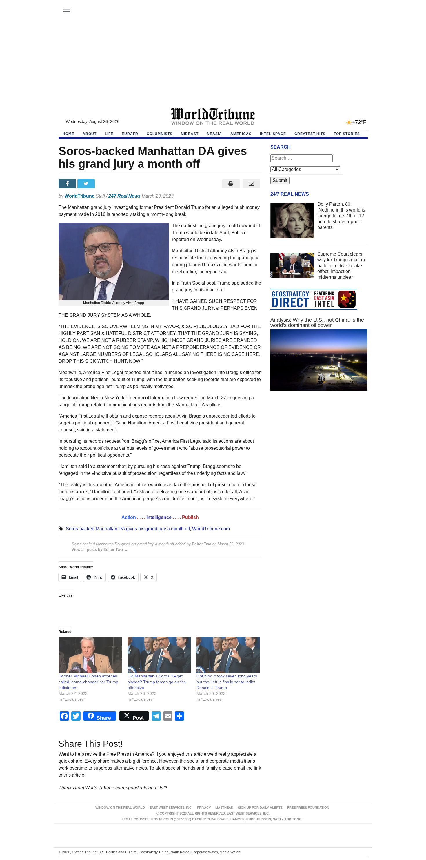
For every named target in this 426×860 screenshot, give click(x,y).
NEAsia (214, 134)
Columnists (159, 134)
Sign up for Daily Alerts (260, 807)
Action (128, 517)
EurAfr (130, 134)
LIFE (109, 134)
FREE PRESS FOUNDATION (308, 807)
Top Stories (347, 134)
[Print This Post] (231, 183)
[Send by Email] (251, 183)
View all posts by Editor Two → (100, 549)
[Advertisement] (213, 64)
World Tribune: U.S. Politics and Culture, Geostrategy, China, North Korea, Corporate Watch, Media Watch (156, 852)
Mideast (190, 134)
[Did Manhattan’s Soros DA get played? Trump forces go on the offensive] (159, 655)
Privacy (204, 807)
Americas (241, 134)
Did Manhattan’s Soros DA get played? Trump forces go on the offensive (157, 682)
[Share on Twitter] (86, 183)
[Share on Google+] (105, 183)
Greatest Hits (309, 134)
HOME (68, 134)
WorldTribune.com (211, 528)
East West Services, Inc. (171, 807)
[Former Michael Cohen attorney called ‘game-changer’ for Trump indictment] (90, 655)
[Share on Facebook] (68, 183)
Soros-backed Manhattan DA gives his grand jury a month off (128, 528)
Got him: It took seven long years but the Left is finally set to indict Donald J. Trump (226, 682)
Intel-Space (273, 134)
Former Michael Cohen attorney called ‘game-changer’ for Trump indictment (88, 682)
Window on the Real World (120, 807)
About (90, 134)
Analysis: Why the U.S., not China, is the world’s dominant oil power (317, 322)
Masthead (224, 807)
